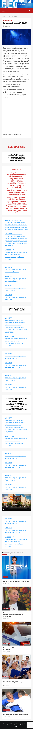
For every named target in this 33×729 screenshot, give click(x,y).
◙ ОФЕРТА (8, 418)
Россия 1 (6, 577)
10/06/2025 (7, 26)
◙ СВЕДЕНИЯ (9, 436)
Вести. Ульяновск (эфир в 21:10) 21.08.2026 (16, 581)
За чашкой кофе (7, 20)
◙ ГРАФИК (8, 267)
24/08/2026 (6, 583)
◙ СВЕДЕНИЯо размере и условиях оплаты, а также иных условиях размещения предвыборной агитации (16, 254)
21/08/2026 (6, 618)
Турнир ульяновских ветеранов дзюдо (15, 714)
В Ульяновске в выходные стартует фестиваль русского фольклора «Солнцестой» (14, 614)
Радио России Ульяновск (13, 134)
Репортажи (6, 608)
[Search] (29, 10)
